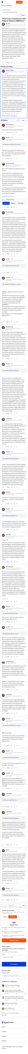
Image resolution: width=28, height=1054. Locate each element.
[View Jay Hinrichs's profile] (3, 164)
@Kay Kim (4, 332)
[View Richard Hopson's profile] (3, 662)
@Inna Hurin (14, 613)
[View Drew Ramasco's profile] (3, 125)
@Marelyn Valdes (16, 284)
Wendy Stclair (9, 327)
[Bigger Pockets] (2, 2)
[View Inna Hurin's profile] (3, 535)
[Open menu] (25, 2)
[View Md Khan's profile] (3, 492)
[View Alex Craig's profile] (3, 567)
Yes (3, 1015)
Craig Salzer (9, 418)
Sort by (18, 120)
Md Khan (8, 492)
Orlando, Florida (7, 9)
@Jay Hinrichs (15, 265)
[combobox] (14, 957)
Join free (19, 2)
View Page (20, 203)
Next (24, 905)
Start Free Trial (14, 940)
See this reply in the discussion (9, 116)
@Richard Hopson (16, 725)
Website (13, 203)
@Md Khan (14, 515)
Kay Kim (8, 23)
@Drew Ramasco (15, 144)
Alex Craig (8, 566)
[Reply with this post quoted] (11, 62)
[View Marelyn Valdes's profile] (3, 71)
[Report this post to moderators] (17, 62)
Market (3, 954)
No (5, 1015)
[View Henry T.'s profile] (3, 850)
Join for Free (13, 916)
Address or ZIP (5, 973)
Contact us (6, 203)
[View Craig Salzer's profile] (3, 419)
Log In (4, 916)
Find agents (14, 964)
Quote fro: (11, 370)
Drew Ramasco (9, 124)
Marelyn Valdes (10, 70)
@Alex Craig (14, 633)
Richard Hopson (10, 661)
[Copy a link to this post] (14, 62)
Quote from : (12, 144)
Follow (23, 15)
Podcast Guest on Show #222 (8, 196)
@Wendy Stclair (14, 370)
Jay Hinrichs (9, 163)
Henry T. (8, 850)
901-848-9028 (5, 598)
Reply (8, 62)
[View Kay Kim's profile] (3, 24)
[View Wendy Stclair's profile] (3, 327)
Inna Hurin (8, 534)
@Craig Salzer (15, 458)
